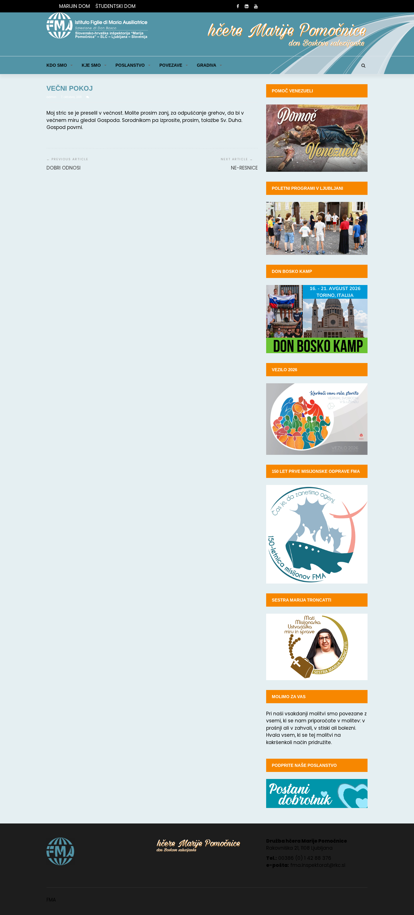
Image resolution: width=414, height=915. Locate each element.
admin (51, 97)
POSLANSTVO (130, 65)
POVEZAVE (170, 65)
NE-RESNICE (244, 167)
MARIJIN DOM (74, 6)
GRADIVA (206, 65)
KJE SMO (91, 65)
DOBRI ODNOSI (63, 167)
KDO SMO (56, 65)
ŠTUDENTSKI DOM (115, 6)
